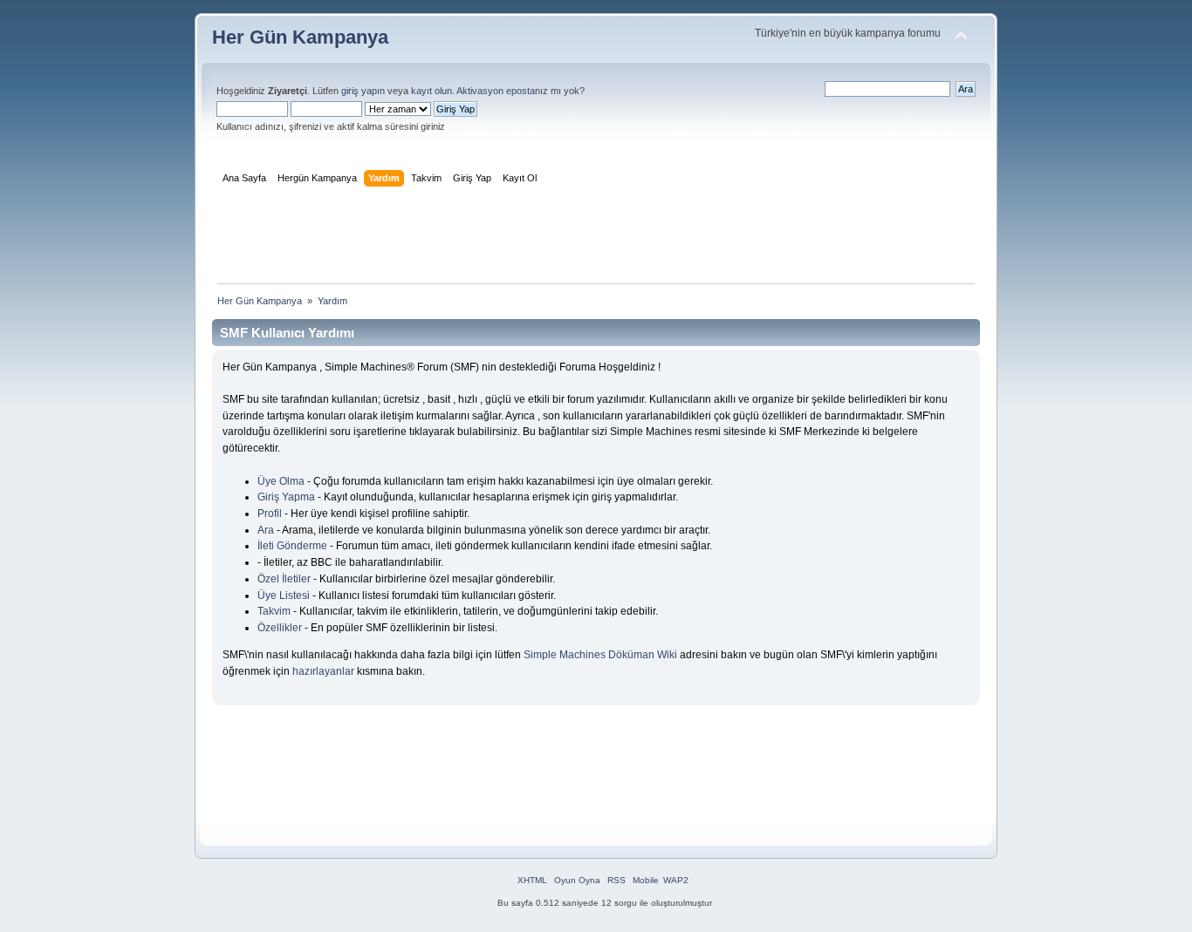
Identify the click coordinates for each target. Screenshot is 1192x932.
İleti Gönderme (292, 546)
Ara (265, 530)
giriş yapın (363, 90)
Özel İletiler (284, 579)
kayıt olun (431, 90)
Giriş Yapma (286, 497)
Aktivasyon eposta (495, 90)
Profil (269, 513)
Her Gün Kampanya (300, 37)
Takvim (274, 611)
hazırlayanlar (323, 671)
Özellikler (279, 628)
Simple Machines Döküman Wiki (600, 655)
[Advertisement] (596, 239)
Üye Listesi (283, 595)
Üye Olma (281, 481)
